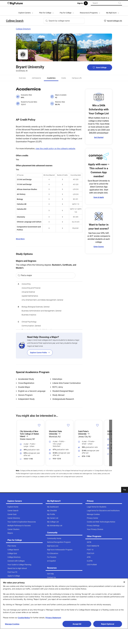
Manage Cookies (12, 624)
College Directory (23, 29)
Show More (20, 239)
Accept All (77, 624)
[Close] (124, 582)
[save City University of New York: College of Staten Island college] (39, 425)
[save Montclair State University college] (68, 425)
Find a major (26, 275)
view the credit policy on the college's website (55, 148)
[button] (17, 443)
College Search (15, 20)
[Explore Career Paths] (49, 346)
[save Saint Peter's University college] (97, 425)
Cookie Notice (24, 618)
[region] (49, 305)
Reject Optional (107, 624)
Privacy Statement (53, 618)
